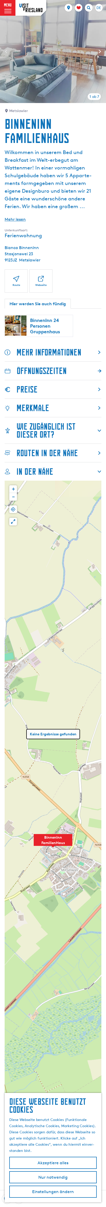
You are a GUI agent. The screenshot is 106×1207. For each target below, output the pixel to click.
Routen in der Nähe (47, 453)
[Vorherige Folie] (6, 51)
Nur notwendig (53, 1177)
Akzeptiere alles (53, 1162)
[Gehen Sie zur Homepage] (30, 8)
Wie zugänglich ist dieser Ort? (46, 430)
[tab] (94, 96)
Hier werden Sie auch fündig (38, 303)
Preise (27, 389)
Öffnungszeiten (42, 371)
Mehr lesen (15, 219)
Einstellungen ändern (53, 1191)
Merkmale (32, 408)
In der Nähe (34, 471)
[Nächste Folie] (99, 51)
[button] (53, 843)
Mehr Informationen (48, 352)
